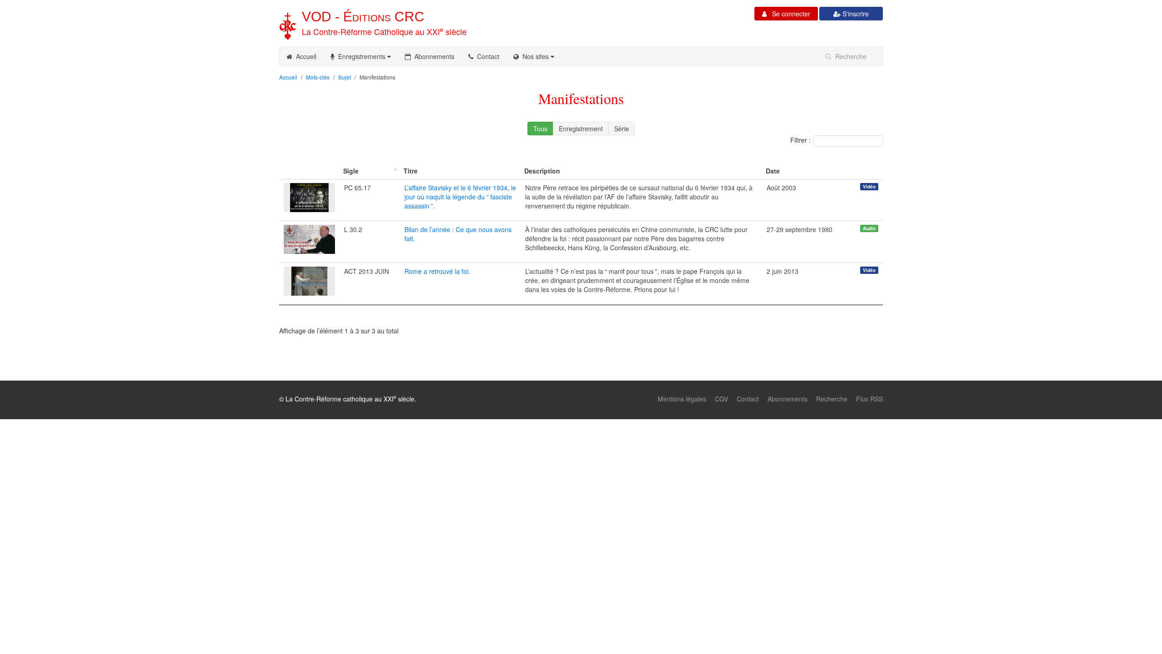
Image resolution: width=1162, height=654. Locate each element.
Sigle (351, 170)
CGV (721, 398)
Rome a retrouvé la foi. (437, 271)
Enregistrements (361, 56)
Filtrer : (800, 139)
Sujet (344, 77)
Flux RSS (869, 398)
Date (773, 170)
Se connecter (788, 13)
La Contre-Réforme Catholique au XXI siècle (384, 31)
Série (621, 128)
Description (542, 170)
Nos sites (535, 56)
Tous (540, 128)
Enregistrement (581, 128)
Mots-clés (318, 77)
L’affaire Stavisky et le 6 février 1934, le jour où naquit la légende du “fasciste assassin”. (460, 196)
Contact (486, 56)
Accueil (304, 56)
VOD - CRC (363, 16)
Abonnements (432, 56)
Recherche (831, 398)
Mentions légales (682, 398)
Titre (411, 170)
